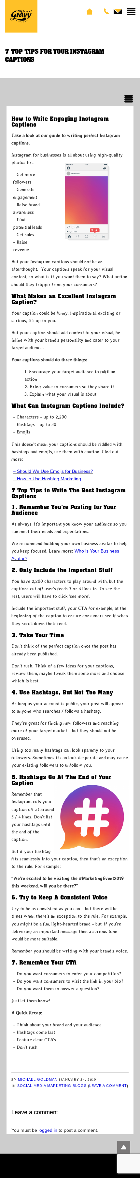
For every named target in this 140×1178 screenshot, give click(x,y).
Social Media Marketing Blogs (52, 1086)
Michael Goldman (38, 1079)
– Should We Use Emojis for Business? (53, 471)
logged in (47, 1130)
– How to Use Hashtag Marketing (47, 478)
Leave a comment (108, 1086)
